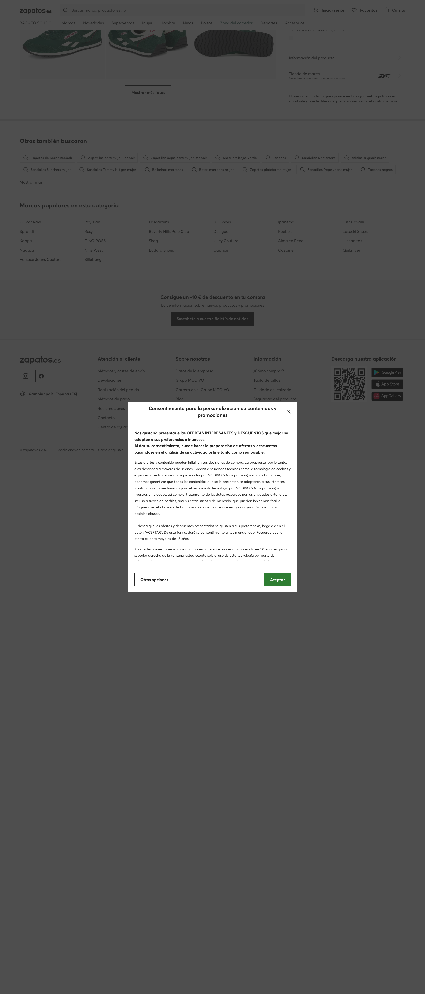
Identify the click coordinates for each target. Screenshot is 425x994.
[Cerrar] (289, 412)
